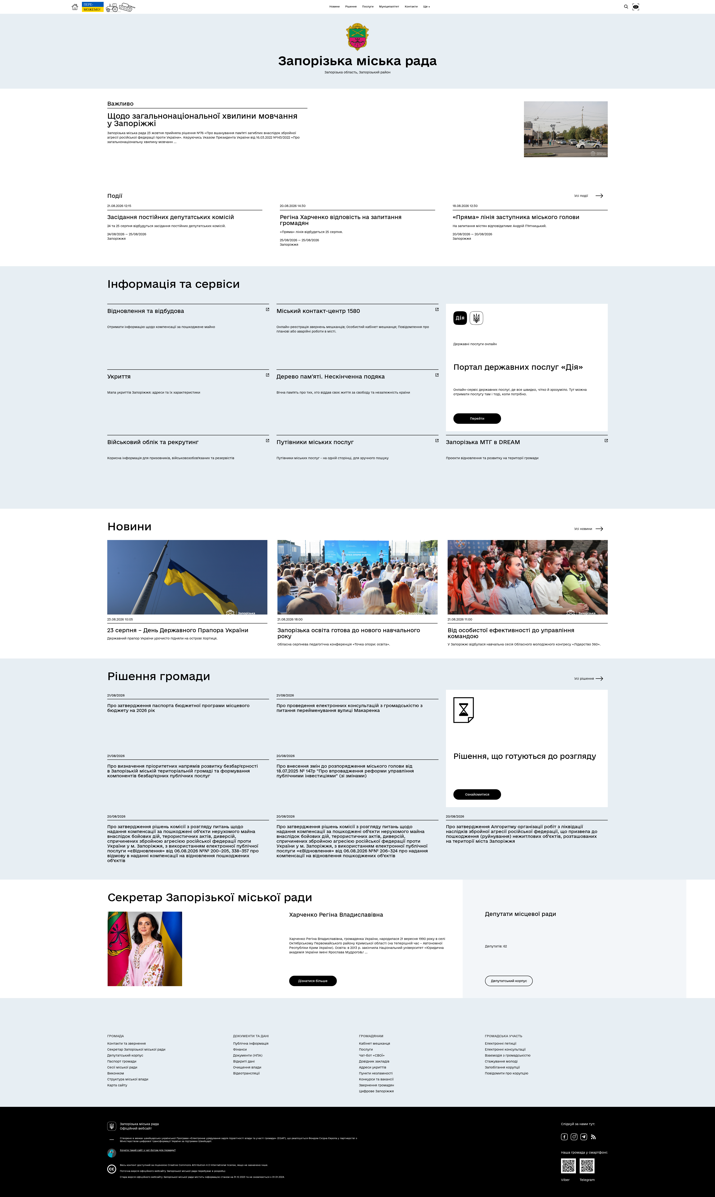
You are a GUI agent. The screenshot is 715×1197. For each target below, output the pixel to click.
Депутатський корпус (509, 981)
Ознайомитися (477, 794)
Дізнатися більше (313, 981)
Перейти (477, 418)
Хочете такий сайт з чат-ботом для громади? (148, 1150)
